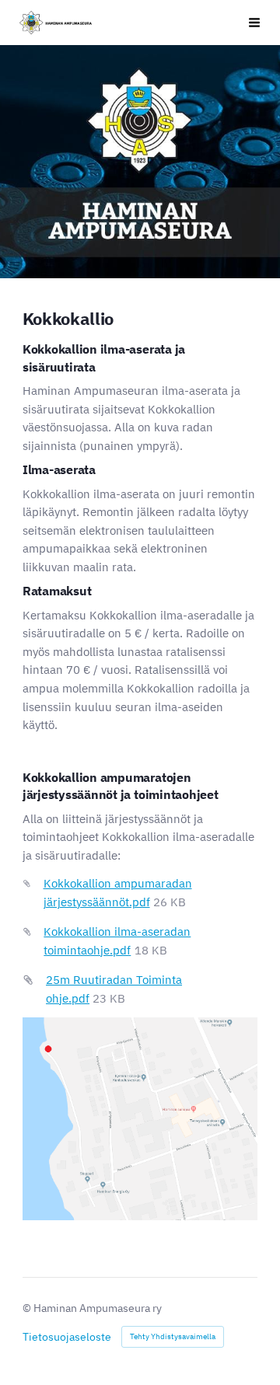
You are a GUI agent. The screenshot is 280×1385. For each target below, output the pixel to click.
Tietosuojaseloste (67, 1336)
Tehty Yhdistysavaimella (172, 1336)
